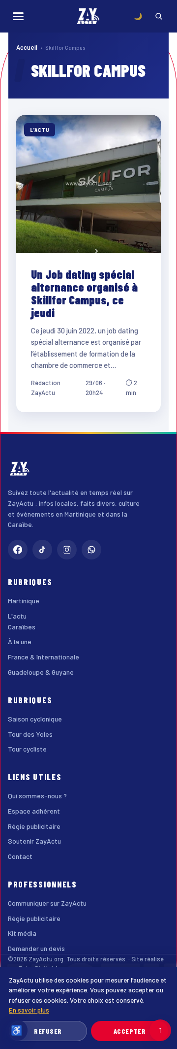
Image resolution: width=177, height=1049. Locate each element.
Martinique (23, 600)
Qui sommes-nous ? (37, 795)
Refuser (48, 1031)
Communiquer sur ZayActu (47, 903)
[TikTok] (42, 549)
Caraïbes (21, 627)
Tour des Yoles (30, 734)
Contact (20, 856)
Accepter (130, 1031)
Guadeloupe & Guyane (41, 672)
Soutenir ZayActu (34, 841)
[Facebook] (18, 549)
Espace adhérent (34, 811)
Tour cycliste (27, 749)
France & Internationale (43, 657)
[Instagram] (67, 549)
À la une (19, 641)
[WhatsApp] (91, 549)
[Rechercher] (158, 16)
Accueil (26, 47)
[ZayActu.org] (88, 16)
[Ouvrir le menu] (18, 16)
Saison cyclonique (35, 719)
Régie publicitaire (34, 826)
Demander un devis (36, 948)
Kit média (22, 933)
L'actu (17, 616)
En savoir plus (29, 1010)
